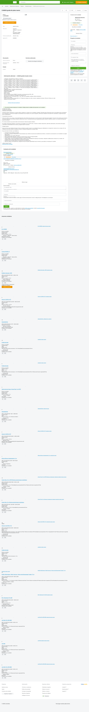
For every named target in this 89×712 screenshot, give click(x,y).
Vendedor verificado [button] (9, 153)
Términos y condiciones (26, 687)
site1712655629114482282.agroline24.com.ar (12, 158)
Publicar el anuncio (7, 286)
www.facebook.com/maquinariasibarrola (11, 169)
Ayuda (3, 689)
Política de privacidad (26, 689)
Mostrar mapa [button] (24, 182)
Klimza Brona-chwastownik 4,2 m (9, 458)
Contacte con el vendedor (9, 22)
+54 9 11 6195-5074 (17, 165)
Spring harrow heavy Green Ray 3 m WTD (11, 389)
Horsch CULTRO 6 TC (7, 525)
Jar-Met (3, 643)
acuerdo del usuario (41, 208)
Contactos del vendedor (6, 691)
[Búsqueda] (20, 2)
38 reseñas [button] (14, 157)
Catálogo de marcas (26, 695)
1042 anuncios (10, 154)
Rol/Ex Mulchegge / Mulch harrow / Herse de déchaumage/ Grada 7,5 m (18, 574)
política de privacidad (29, 208)
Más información (73, 36)
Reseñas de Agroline (26, 693)
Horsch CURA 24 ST (6, 299)
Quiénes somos (5, 687)
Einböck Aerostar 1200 (7, 273)
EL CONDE (4, 229)
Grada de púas (5, 342)
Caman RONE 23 (6, 251)
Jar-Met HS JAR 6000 (7, 620)
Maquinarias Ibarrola (7, 152)
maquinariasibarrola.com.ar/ (9, 168)
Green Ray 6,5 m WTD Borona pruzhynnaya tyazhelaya (14, 480)
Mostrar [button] (12, 165)
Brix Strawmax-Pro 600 (7, 597)
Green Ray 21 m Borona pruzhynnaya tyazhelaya (13, 502)
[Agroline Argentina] (7, 2)
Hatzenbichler (5, 322)
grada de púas (16, 26)
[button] (62, 10)
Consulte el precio (8, 18)
